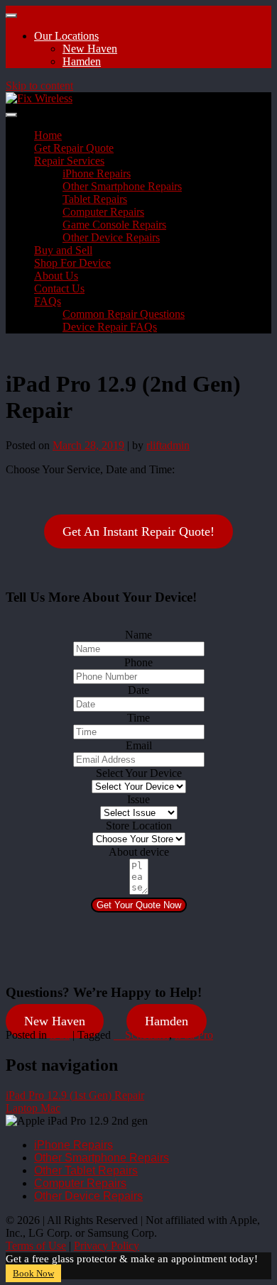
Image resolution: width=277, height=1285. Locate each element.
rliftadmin (168, 445)
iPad (60, 1035)
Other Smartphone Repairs (122, 186)
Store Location (139, 826)
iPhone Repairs (97, 173)
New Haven (90, 49)
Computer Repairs (103, 212)
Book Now (33, 1273)
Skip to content (39, 85)
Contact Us (59, 288)
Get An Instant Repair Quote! (138, 531)
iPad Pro (194, 1035)
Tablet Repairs (95, 199)
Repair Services (69, 161)
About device (139, 852)
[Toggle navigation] (11, 15)
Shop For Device (72, 263)
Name (138, 635)
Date (138, 690)
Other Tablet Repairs (86, 1170)
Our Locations (66, 36)
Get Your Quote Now (139, 905)
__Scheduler (141, 1035)
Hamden (82, 61)
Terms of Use (36, 1246)
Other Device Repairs (111, 237)
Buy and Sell (63, 250)
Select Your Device (139, 773)
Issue (138, 799)
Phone (138, 662)
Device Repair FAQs (110, 327)
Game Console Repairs (114, 225)
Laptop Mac (33, 1108)
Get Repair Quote (74, 148)
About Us (56, 276)
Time (138, 718)
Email (139, 745)
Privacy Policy (106, 1246)
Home (48, 135)
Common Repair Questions (124, 314)
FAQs (47, 301)
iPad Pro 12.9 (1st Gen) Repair (75, 1095)
